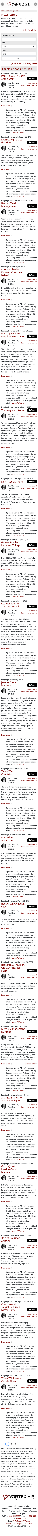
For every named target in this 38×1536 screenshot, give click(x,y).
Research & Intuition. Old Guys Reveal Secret (13, 967)
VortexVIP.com (18, 133)
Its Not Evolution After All (10, 1239)
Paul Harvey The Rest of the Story (13, 77)
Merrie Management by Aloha (13, 1030)
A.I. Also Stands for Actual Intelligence (12, 1099)
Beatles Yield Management (8, 205)
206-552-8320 (21, 1518)
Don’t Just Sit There (12, 481)
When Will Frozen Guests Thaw (11, 1380)
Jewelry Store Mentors (8, 684)
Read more (5, 106)
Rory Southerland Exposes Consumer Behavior (12, 272)
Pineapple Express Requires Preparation (13, 335)
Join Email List (30, 30)
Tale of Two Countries (7, 773)
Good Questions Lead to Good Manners (10, 1169)
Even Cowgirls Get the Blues (11, 141)
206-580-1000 (31, 1516)
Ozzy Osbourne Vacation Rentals (10, 605)
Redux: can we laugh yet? (13, 905)
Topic (4, 43)
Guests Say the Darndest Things (10, 544)
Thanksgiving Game (12, 410)
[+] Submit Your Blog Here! (24, 63)
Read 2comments (27, 1064)
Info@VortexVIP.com (21, 1521)
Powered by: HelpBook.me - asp (19, 1523)
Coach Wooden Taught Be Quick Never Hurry (10, 1307)
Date (4, 50)
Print (33, 78)
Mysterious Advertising (7, 839)
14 (28, 1444)
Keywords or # (8, 35)
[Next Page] (32, 1444)
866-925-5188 (14, 1516)
